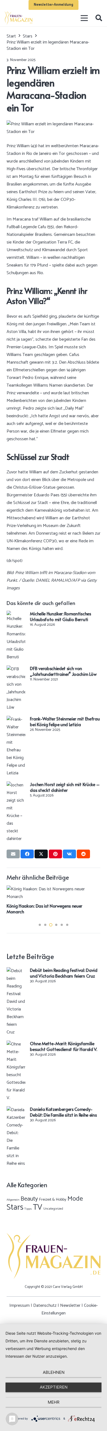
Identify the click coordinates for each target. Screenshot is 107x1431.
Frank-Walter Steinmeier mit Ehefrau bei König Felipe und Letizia (65, 721)
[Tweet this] (41, 854)
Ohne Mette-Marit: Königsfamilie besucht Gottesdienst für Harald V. (63, 1046)
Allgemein (13, 1199)
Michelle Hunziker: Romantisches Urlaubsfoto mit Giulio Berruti (60, 616)
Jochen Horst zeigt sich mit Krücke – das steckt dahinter (65, 787)
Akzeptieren (53, 1387)
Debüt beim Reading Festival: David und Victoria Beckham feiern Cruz (63, 973)
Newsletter (70, 1305)
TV (37, 1207)
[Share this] (27, 854)
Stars (15, 1207)
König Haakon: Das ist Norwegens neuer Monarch (44, 908)
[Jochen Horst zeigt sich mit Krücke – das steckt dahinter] (16, 785)
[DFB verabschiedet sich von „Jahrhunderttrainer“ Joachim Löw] (16, 669)
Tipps (28, 1208)
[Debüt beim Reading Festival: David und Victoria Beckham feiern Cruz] (16, 971)
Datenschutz (45, 1305)
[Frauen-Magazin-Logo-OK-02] (18, 18)
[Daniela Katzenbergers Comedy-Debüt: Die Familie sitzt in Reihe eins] (16, 1110)
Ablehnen (53, 1372)
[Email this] (13, 854)
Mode (75, 1199)
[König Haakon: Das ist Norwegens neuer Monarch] (53, 889)
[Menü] (84, 18)
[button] (98, 18)
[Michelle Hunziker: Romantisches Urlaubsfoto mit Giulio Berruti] (16, 614)
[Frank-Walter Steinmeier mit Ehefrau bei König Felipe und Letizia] (16, 719)
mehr (54, 1402)
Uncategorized (53, 1208)
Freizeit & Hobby (52, 1199)
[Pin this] (55, 854)
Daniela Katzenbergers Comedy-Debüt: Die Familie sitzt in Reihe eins (63, 1112)
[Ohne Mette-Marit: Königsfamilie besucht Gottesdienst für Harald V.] (16, 1044)
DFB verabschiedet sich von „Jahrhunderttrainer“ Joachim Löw (63, 671)
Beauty (29, 1199)
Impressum (19, 1305)
